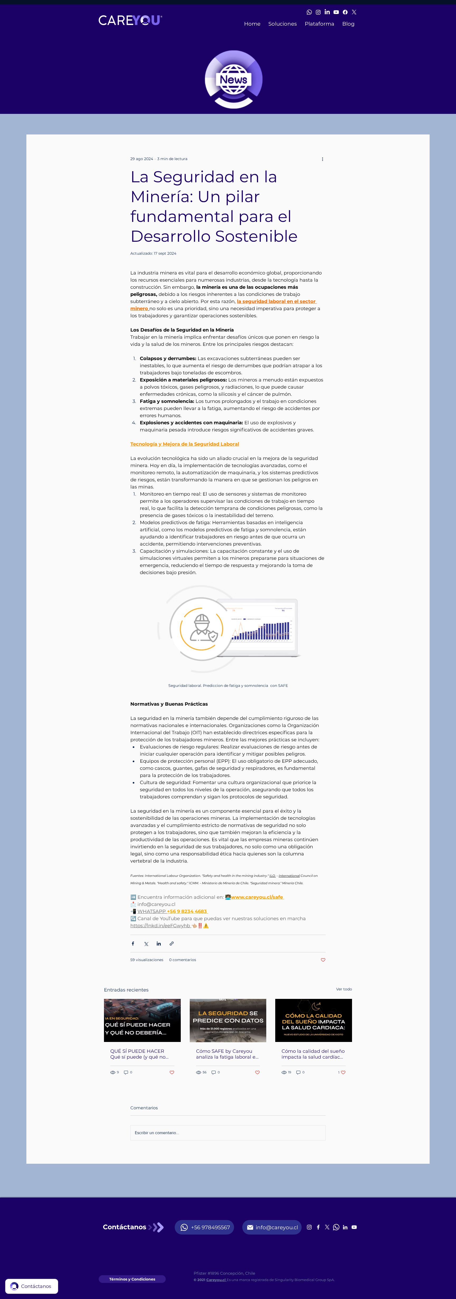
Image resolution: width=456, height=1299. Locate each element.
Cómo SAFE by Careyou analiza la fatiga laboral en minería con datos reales (227, 1054)
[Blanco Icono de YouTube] (354, 1227)
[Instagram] (318, 12)
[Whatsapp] (309, 12)
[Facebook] (345, 12)
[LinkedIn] (327, 12)
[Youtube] (336, 12)
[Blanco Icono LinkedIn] (345, 1227)
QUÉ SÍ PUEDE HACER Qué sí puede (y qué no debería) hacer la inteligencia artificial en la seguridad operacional (141, 1054)
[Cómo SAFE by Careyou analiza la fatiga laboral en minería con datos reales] (228, 1020)
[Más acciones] (322, 159)
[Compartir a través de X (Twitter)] (145, 943)
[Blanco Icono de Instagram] (309, 1227)
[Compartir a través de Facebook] (132, 943)
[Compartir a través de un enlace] (171, 943)
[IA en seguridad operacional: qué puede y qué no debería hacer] (142, 1020)
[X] (354, 12)
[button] (282, 24)
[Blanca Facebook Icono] (318, 1227)
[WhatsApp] (336, 1227)
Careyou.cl (216, 1280)
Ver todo (344, 989)
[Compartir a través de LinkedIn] (158, 943)
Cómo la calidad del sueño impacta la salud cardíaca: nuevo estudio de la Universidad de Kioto (313, 1054)
